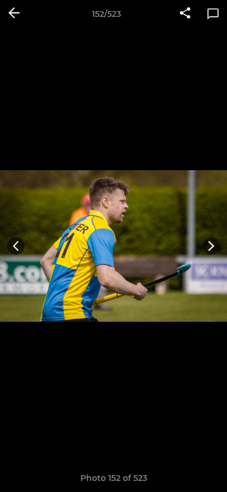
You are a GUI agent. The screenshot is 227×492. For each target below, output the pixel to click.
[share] (185, 14)
